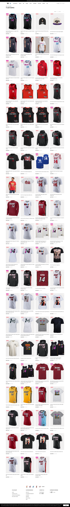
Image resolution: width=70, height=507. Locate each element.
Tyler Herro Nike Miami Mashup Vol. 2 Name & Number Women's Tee (27, 241)
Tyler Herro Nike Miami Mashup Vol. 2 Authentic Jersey (57, 218)
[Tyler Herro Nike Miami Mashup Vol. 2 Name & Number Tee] (13, 231)
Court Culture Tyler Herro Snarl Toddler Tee (27, 451)
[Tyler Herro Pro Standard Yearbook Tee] (28, 161)
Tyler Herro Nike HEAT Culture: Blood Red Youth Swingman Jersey (56, 78)
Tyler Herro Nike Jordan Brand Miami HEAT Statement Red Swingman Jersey (41, 218)
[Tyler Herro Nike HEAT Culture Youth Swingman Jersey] (57, 114)
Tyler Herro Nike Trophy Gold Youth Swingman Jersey (27, 405)
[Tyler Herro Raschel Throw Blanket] (42, 278)
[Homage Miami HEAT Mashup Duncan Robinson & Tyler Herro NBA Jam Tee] (42, 324)
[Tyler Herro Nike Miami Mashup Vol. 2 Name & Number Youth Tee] (42, 254)
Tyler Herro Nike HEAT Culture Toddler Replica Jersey (27, 125)
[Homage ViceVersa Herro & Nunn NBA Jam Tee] (57, 418)
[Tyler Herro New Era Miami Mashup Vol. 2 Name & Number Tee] (28, 254)
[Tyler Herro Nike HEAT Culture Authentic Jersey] (57, 91)
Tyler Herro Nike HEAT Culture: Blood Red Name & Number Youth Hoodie (41, 78)
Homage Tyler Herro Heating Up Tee (26, 358)
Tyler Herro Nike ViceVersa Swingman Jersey (41, 428)
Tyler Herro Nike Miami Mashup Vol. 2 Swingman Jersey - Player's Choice (40, 241)
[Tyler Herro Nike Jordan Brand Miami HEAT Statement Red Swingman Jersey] (42, 208)
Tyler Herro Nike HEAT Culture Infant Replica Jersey (12, 125)
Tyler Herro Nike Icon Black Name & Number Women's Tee (12, 428)
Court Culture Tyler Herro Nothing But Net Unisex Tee (56, 335)
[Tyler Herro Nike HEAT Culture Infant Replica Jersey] (13, 114)
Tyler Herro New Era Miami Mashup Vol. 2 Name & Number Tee (27, 265)
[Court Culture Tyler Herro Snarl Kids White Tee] (57, 301)
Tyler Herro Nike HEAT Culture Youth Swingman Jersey (57, 125)
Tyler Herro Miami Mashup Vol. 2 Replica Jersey (27, 218)
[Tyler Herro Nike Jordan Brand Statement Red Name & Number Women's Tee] (28, 418)
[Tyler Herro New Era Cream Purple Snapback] (57, 21)
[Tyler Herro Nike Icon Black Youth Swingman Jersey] (28, 464)
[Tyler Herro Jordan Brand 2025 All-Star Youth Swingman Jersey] (13, 44)
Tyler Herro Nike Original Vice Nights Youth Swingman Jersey (12, 31)
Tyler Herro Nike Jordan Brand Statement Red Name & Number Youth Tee (56, 382)
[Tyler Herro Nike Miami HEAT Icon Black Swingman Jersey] (28, 278)
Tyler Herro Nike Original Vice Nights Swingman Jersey (28, 31)
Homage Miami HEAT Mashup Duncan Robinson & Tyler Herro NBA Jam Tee (42, 335)
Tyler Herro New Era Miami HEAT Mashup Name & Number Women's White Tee (28, 335)
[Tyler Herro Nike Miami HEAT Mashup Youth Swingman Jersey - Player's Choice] (28, 371)
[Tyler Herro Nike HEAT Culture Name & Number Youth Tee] (13, 161)
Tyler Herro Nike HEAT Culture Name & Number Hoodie (42, 148)
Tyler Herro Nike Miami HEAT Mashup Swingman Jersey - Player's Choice (55, 358)
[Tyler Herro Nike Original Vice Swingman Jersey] (57, 44)
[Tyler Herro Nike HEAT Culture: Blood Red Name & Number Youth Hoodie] (42, 68)
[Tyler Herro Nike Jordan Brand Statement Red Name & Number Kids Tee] (42, 371)
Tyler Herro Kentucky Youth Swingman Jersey (42, 171)
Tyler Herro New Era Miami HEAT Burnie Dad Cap (41, 31)
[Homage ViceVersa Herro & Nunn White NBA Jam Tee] (57, 394)
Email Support (41, 492)
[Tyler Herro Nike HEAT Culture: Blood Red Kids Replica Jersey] (28, 91)
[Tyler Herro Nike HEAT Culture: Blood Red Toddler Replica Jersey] (42, 91)
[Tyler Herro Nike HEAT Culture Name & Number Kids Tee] (28, 138)
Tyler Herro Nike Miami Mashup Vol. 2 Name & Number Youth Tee (42, 265)
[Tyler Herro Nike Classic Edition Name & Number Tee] (57, 184)
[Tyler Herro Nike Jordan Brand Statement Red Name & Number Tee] (13, 441)
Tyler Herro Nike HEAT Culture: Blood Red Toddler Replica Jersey (41, 101)
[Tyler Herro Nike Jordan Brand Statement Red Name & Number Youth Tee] (57, 371)
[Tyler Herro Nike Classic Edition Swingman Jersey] (57, 161)
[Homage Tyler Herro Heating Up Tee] (28, 348)
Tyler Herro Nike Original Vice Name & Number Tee (42, 55)
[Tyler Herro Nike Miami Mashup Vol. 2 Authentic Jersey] (57, 208)
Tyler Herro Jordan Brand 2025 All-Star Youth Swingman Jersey (12, 55)
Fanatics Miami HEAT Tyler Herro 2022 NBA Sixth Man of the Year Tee (27, 311)
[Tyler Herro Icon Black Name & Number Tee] (57, 441)
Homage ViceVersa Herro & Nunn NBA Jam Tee (57, 428)
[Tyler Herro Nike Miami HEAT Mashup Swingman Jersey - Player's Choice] (57, 348)
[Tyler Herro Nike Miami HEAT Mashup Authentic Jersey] (13, 371)
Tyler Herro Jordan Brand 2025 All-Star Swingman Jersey (26, 55)
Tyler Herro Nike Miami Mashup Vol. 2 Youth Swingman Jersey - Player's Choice (56, 241)
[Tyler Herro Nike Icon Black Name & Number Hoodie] (42, 348)
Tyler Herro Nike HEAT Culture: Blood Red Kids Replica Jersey (27, 101)
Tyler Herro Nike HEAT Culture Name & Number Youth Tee (13, 171)
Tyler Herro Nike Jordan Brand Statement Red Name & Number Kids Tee (42, 382)
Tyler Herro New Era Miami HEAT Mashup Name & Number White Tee (13, 335)
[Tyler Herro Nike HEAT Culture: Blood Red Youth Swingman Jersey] (57, 68)
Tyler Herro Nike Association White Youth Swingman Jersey (41, 475)
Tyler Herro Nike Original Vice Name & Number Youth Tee (12, 78)
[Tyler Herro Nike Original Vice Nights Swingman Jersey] (28, 21)
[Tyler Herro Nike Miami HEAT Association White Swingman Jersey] (57, 278)
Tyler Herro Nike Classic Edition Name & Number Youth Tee (41, 195)
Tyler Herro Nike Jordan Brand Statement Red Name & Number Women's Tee (27, 428)
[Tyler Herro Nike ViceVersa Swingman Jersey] (42, 418)
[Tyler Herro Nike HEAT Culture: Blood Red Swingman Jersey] (13, 91)
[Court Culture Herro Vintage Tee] (57, 254)
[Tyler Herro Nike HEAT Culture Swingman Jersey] (13, 138)
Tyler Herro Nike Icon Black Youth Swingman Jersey (27, 475)
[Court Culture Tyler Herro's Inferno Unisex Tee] (13, 348)
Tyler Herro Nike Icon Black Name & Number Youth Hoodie (12, 288)
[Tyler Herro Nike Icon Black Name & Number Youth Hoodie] (13, 278)
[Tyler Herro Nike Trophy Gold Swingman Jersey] (13, 394)
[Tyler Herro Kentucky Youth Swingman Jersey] (42, 161)
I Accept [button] (66, 505)
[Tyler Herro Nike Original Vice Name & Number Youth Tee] (13, 68)
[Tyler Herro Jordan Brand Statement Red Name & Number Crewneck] (13, 208)
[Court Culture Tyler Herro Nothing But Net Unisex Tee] (57, 324)
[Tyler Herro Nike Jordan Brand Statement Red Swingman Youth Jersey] (42, 394)
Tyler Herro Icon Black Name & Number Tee (56, 451)
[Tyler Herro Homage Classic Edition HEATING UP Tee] (13, 184)
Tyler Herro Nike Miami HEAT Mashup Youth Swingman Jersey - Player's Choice (27, 382)
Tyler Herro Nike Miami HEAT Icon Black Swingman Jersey (26, 288)
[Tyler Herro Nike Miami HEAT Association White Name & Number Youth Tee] (13, 301)
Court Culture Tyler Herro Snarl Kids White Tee (57, 311)
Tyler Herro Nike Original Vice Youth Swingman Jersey (27, 78)
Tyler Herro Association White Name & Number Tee (12, 475)
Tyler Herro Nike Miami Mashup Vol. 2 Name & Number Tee (12, 241)
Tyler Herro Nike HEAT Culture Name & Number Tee (57, 148)
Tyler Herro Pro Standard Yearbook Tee (26, 171)
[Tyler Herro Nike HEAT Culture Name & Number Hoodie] (42, 138)
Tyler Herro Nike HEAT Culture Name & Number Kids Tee (27, 148)
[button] (18, 14)
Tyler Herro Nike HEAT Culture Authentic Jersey (57, 101)
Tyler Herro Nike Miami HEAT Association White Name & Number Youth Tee (13, 311)
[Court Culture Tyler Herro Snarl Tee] (42, 441)
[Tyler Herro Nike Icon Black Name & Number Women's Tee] (13, 418)
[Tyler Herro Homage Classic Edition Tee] (28, 184)
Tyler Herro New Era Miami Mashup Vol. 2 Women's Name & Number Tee (12, 265)
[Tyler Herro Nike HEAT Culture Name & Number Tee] (57, 138)
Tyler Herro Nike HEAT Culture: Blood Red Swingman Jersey (12, 101)
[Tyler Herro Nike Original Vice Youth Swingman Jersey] (28, 68)
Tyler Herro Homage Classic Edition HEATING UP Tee (12, 195)
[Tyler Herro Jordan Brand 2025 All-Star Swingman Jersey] (28, 44)
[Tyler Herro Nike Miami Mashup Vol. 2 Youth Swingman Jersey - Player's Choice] (57, 231)
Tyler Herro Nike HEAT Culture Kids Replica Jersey (41, 125)
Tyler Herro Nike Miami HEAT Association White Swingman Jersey (57, 288)
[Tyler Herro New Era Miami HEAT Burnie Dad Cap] (42, 21)
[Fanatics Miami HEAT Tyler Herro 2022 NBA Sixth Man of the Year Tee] (28, 301)
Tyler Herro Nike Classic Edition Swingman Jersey (56, 171)
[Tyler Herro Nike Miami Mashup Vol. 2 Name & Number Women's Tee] (28, 231)
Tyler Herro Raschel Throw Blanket (40, 288)
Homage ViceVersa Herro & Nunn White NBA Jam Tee (56, 405)
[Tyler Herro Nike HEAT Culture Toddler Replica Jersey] (28, 114)
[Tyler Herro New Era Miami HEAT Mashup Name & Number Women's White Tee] (28, 324)
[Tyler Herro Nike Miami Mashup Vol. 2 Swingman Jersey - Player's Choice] (42, 231)
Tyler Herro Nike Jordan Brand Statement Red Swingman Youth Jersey (42, 405)
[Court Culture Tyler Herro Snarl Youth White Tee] (42, 301)
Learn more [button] (59, 505)
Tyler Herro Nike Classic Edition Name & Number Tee (56, 195)
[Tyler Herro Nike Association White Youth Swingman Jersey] (42, 464)
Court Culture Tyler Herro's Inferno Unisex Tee (12, 358)
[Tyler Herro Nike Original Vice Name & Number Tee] (42, 44)
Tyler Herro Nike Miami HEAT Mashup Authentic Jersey (13, 382)
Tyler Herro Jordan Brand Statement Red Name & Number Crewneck (12, 218)
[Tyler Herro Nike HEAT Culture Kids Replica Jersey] (42, 114)
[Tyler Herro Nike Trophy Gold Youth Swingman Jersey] (28, 394)
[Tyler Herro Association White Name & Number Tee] (13, 464)
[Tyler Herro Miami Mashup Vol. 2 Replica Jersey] (28, 208)
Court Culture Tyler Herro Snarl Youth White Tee (42, 311)
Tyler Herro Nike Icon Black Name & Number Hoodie (41, 358)
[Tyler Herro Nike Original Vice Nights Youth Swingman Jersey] (13, 21)
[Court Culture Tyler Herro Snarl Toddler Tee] (28, 441)
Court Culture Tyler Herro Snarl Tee (40, 451)
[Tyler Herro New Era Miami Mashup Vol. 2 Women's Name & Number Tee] (13, 254)
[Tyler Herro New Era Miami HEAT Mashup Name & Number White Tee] (13, 324)
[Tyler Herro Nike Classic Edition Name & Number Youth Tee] (42, 184)
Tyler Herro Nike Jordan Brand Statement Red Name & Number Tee (12, 452)
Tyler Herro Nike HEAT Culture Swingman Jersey (12, 148)
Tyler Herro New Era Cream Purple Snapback (56, 31)
